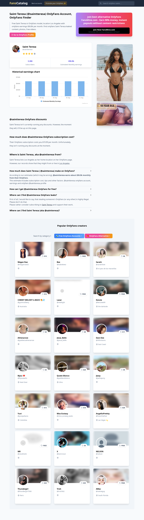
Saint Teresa (47, 204)
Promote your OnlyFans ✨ (56, 3)
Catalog (19, 3)
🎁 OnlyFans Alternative (97, 236)
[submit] (104, 31)
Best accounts (37, 3)
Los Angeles (64, 163)
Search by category (41, 236)
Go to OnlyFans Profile (24, 35)
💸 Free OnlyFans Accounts (68, 236)
